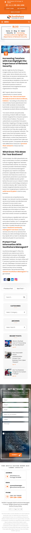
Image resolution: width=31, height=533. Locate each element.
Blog (27, 466)
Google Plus (18, 509)
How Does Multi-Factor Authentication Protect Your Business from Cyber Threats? (19, 357)
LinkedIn (12, 279)
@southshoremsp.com (17, 486)
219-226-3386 (19, 5)
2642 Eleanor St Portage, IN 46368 (15, 2)
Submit (15, 455)
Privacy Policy (18, 506)
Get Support (21, 8)
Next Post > (20, 289)
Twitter (8, 279)
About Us (9, 466)
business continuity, (14, 228)
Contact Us (19, 467)
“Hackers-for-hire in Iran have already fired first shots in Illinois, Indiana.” (15, 99)
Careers (11, 467)
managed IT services (10, 230)
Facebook (5, 279)
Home (3, 466)
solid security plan (9, 191)
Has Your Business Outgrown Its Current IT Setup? (19, 372)
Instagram (16, 279)
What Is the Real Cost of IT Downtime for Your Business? (19, 343)
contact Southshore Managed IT (15, 272)
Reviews (22, 466)
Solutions (16, 466)
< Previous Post (8, 289)
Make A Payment (15, 12)
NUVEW (4, 502)
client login (10, 8)
